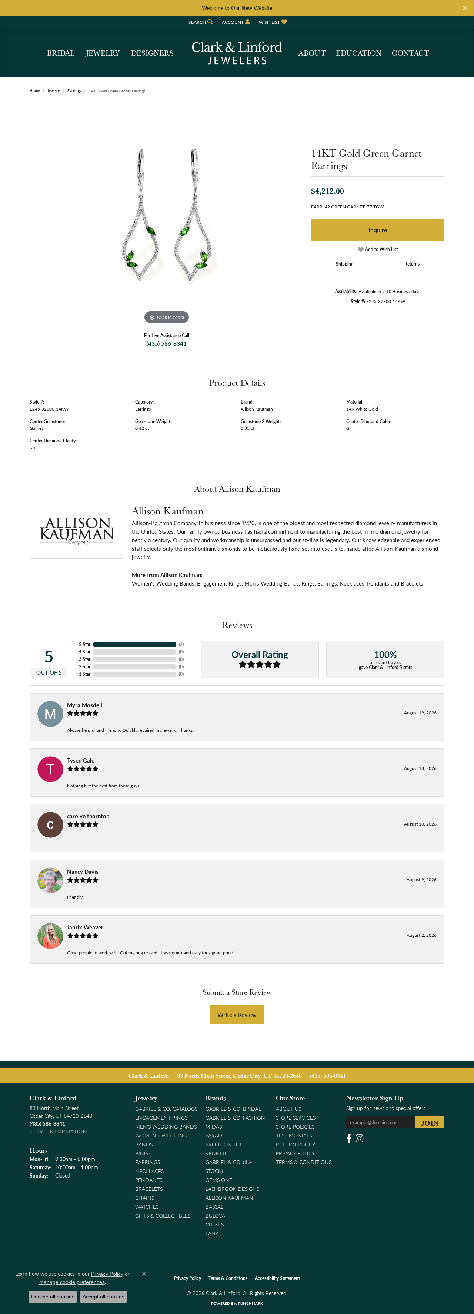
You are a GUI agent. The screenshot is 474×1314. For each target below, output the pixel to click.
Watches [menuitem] (146, 1206)
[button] (200, 22)
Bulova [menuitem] (215, 1215)
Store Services (296, 1117)
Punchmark (250, 1303)
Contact (410, 53)
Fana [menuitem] (212, 1233)
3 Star (84, 659)
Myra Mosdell (84, 705)
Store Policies (295, 1126)
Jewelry (103, 53)
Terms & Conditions (303, 1162)
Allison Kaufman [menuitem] (229, 1197)
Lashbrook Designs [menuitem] (232, 1188)
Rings (308, 583)
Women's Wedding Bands (163, 583)
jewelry (53, 90)
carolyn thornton (88, 816)
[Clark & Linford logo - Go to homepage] (237, 53)
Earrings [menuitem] (147, 1162)
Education (358, 53)
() (181, 644)
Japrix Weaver (85, 927)
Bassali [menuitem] (215, 1206)
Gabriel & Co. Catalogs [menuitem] (166, 1108)
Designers (152, 53)
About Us (288, 1108)
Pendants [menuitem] (148, 1179)
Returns (412, 264)
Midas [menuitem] (214, 1126)
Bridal (60, 53)
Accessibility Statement (277, 1278)
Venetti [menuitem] (216, 1153)
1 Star (84, 674)
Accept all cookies (103, 1297)
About (312, 53)
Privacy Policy (295, 1153)
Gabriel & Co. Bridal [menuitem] (233, 1108)
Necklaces (352, 583)
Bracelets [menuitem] (149, 1188)
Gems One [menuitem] (219, 1179)
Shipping (344, 264)
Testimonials (294, 1135)
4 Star (84, 652)
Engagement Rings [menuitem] (161, 1117)
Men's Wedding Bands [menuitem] (166, 1126)
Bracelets (412, 583)
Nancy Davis (83, 871)
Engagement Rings (219, 583)
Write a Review (237, 1014)
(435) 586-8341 (167, 343)
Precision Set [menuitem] (224, 1144)
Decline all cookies (52, 1297)
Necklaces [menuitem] (149, 1171)
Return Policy (295, 1144)
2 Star (84, 666)
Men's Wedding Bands (271, 583)
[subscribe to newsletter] (429, 1122)
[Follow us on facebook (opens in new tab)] (349, 1138)
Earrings (74, 90)
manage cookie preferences (72, 1282)
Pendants (378, 583)
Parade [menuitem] (215, 1135)
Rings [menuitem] (142, 1153)
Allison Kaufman (257, 408)
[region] (167, 214)
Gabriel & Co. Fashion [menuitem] (235, 1117)
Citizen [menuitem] (215, 1224)
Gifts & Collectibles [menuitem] (162, 1215)
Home (35, 90)
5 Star (84, 644)
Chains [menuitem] (144, 1197)
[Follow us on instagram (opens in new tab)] (359, 1138)
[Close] (465, 8)
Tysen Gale (80, 760)
